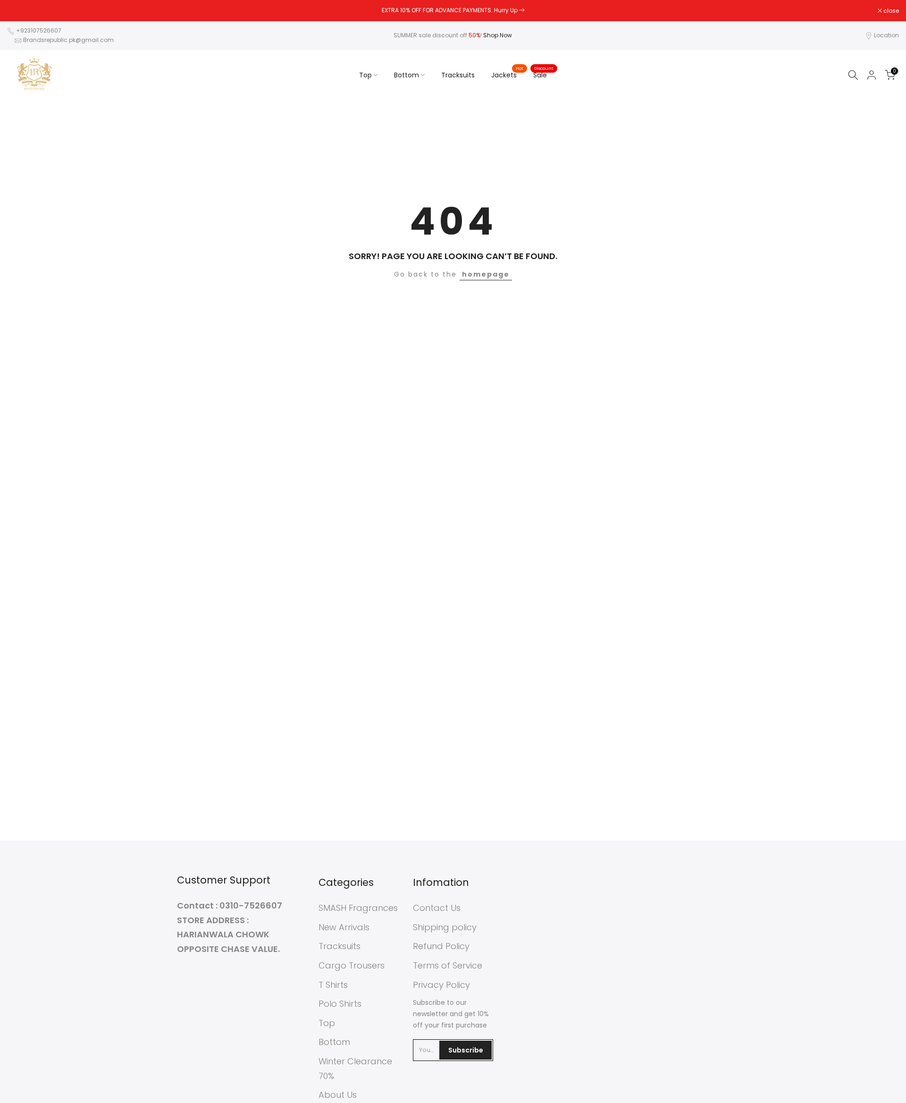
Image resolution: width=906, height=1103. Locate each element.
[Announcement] (453, 10)
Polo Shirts (340, 1004)
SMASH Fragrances (358, 908)
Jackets (507, 74)
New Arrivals (344, 927)
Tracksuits (458, 75)
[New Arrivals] (522, 10)
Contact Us (437, 908)
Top (365, 75)
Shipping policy (445, 927)
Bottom (406, 75)
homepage (486, 274)
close (19, 11)
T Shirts (333, 985)
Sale (543, 74)
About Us (338, 1095)
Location (886, 35)
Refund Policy (441, 946)
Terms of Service (447, 965)
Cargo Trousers (352, 965)
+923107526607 (38, 30)
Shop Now (497, 35)
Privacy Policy (441, 985)
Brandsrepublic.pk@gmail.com (68, 40)
